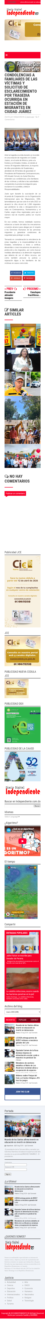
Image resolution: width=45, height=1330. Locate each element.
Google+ (17, 278)
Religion (27, 1297)
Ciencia (10, 1285)
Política (10, 1297)
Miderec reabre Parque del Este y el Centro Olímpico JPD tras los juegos (28, 1078)
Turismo (10, 1304)
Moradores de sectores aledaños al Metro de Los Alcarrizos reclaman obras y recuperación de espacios (27, 1066)
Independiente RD (22, 1313)
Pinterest (30, 278)
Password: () (9, 1167)
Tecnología (29, 1300)
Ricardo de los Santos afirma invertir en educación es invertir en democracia (27, 1027)
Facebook (17, 273)
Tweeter (30, 273)
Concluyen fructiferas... (34, 294)
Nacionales (29, 1294)
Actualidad (11, 1282)
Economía (28, 1288)
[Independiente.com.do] (20, 1251)
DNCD (27, 1285)
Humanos (28, 1291)
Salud (9, 1300)
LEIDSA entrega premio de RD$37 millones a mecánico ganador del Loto (27, 1040)
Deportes (11, 1288)
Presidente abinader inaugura (10, 295)
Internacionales (13, 1294)
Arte (26, 1282)
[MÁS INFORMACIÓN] (23, 34)
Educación (11, 1291)
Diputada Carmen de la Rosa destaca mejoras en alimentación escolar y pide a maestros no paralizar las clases (27, 1055)
